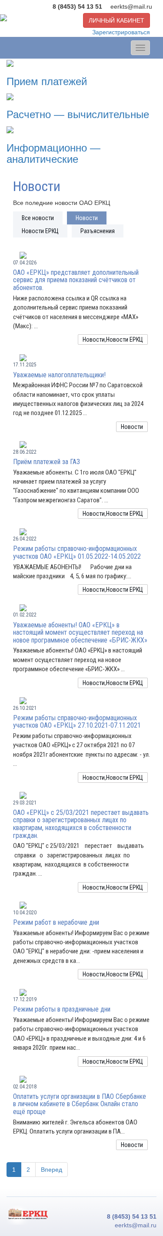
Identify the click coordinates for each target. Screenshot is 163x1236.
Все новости (38, 217)
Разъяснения (97, 230)
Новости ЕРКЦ (40, 230)
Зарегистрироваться (121, 32)
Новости (87, 217)
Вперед (51, 1169)
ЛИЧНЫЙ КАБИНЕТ (116, 20)
